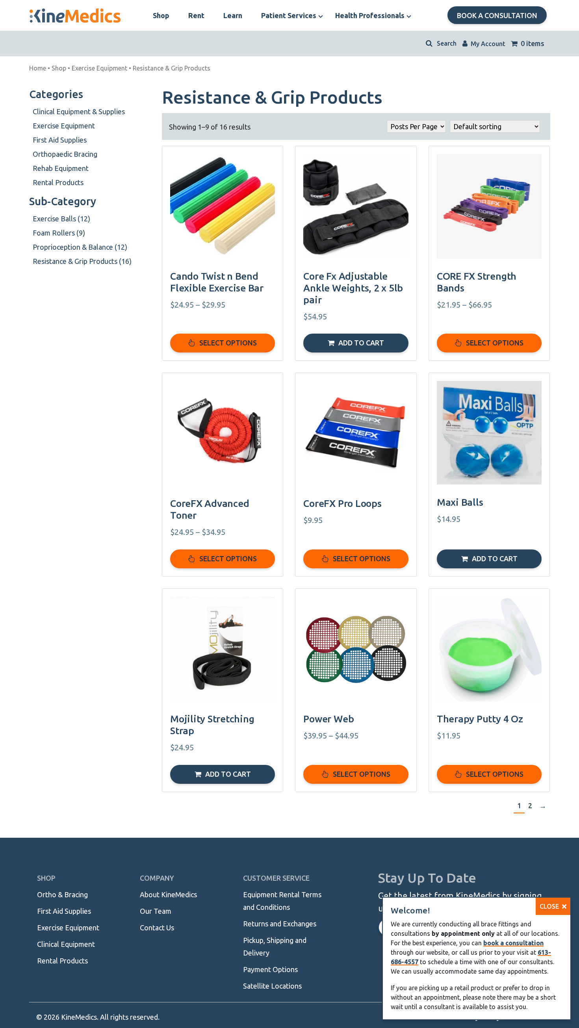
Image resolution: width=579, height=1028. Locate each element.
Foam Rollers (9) (59, 233)
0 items (531, 43)
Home (37, 68)
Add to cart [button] (361, 343)
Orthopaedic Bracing (65, 154)
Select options (228, 343)
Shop (59, 68)
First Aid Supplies (60, 140)
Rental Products (58, 182)
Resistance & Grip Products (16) (82, 261)
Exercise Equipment (99, 68)
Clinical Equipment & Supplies (79, 111)
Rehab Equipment (61, 168)
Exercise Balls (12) (61, 219)
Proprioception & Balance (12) (80, 247)
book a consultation (513, 942)
